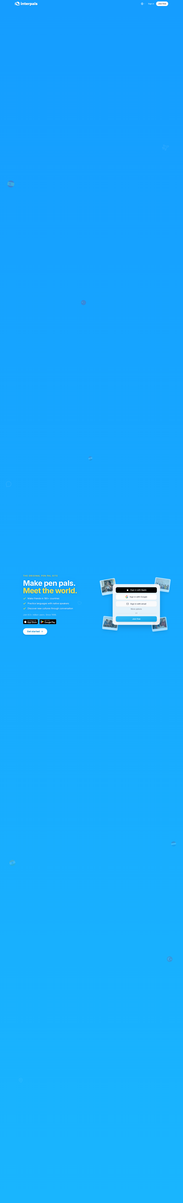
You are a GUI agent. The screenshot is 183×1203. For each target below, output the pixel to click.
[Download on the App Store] (30, 621)
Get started (33, 631)
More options (136, 609)
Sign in (151, 4)
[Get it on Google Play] (47, 621)
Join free (162, 4)
